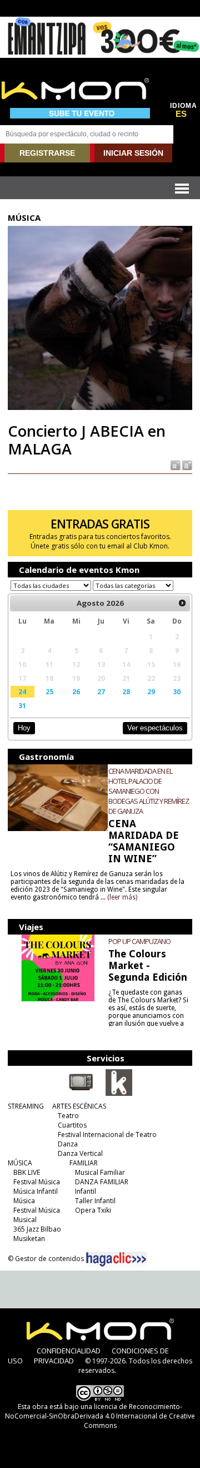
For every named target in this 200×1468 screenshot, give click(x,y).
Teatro (68, 1115)
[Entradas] (119, 1093)
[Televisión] (81, 1093)
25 (49, 691)
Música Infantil (35, 1191)
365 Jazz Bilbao (37, 1229)
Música (24, 1200)
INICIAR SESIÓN (133, 153)
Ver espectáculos (155, 728)
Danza (68, 1144)
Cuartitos (72, 1125)
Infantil (85, 1191)
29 (151, 691)
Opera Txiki (93, 1210)
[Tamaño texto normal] (175, 464)
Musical (25, 1219)
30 (177, 691)
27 (101, 691)
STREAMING (26, 1106)
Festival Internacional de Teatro (107, 1134)
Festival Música (36, 1182)
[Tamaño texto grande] (186, 464)
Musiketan (29, 1238)
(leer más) (122, 897)
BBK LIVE (26, 1172)
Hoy (24, 728)
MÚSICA (20, 1163)
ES (181, 114)
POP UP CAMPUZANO (139, 941)
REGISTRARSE (47, 153)
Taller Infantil (95, 1200)
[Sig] (182, 603)
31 (22, 705)
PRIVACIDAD (54, 1361)
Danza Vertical (80, 1153)
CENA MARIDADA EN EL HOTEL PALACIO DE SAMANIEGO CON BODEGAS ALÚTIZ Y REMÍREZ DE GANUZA (148, 791)
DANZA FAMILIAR (101, 1182)
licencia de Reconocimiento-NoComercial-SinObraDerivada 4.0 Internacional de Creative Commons (100, 1416)
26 (76, 691)
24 (22, 691)
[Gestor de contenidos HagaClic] (116, 1259)
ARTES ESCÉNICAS (79, 1106)
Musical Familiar (100, 1172)
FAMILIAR (83, 1163)
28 (126, 691)
